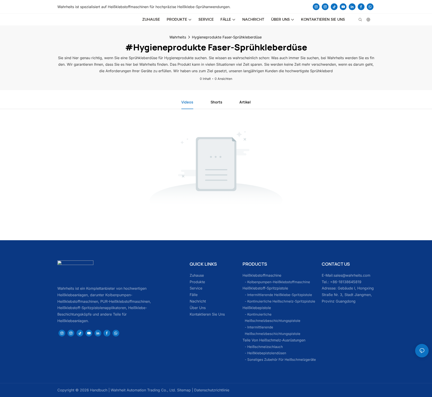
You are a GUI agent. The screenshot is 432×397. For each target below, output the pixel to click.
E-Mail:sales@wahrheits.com (346, 275)
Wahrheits (177, 37)
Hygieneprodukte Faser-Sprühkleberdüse (227, 37)
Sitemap (183, 390)
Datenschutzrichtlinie (211, 390)
